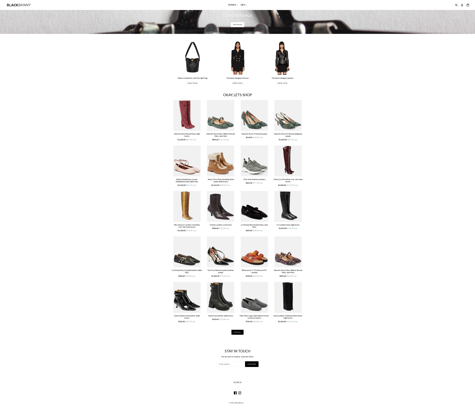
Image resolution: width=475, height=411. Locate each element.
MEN (244, 5)
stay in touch (237, 351)
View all (237, 332)
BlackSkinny (239, 403)
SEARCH (238, 382)
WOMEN (233, 5)
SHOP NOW (237, 24)
